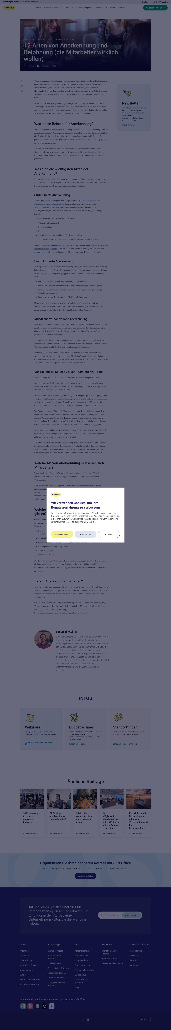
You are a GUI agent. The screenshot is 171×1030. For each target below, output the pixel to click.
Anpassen (109, 534)
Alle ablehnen (85, 534)
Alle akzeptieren (62, 534)
